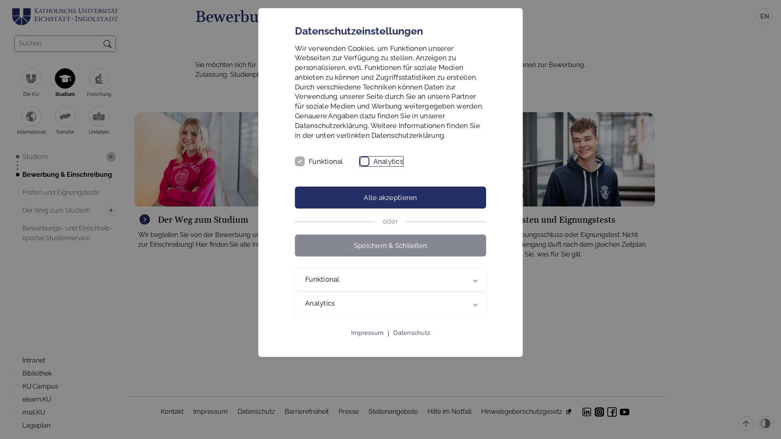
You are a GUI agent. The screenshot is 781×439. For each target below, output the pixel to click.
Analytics (388, 161)
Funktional (326, 161)
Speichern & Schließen (390, 245)
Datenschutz (411, 333)
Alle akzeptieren (390, 197)
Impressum (367, 333)
